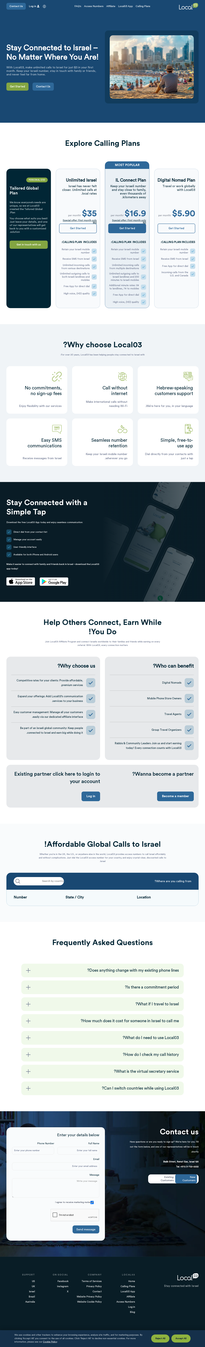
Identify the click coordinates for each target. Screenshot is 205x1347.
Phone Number (45, 1143)
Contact (97, 1291)
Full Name (93, 1143)
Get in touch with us (28, 244)
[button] (44, 6)
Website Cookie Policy (89, 1302)
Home (131, 1281)
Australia (30, 1302)
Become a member (175, 796)
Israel (32, 1291)
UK (33, 1286)
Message (94, 1175)
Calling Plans (143, 6)
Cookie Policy (50, 1342)
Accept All (181, 1338)
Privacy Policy (94, 1286)
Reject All (160, 1338)
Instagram (62, 1286)
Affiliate (110, 6)
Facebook (62, 1281)
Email (96, 1159)
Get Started (17, 86)
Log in (90, 796)
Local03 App (125, 6)
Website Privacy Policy (89, 1297)
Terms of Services (92, 1281)
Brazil (32, 1297)
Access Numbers (93, 6)
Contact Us (16, 6)
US (33, 1281)
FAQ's (77, 6)
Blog (132, 1312)
